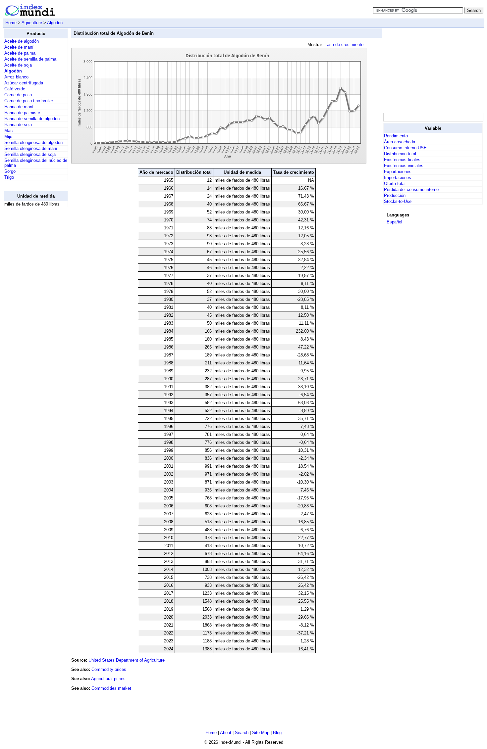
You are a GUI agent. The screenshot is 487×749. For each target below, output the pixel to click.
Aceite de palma (19, 53)
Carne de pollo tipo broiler (28, 100)
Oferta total (395, 183)
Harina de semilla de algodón (32, 118)
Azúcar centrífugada (23, 82)
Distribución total (400, 153)
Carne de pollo (18, 94)
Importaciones (397, 177)
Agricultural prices (108, 678)
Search (241, 732)
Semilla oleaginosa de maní (30, 148)
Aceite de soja (18, 65)
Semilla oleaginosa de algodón (33, 142)
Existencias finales (402, 159)
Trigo (9, 177)
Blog (277, 732)
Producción (395, 195)
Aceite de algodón (21, 41)
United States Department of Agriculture (126, 660)
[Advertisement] (30, 311)
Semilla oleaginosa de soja (30, 154)
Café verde (14, 88)
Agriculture (32, 22)
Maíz (9, 130)
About (225, 732)
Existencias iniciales (403, 165)
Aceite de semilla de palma (30, 59)
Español (394, 221)
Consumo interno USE (405, 147)
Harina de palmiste (22, 112)
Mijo (8, 136)
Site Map (260, 732)
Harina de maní (18, 106)
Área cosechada (399, 141)
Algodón (55, 22)
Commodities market (111, 688)
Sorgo (10, 171)
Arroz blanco (16, 76)
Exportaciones (397, 171)
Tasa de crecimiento (344, 44)
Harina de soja (18, 124)
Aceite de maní (18, 47)
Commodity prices (108, 669)
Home (11, 22)
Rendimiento (396, 135)
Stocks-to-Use (397, 201)
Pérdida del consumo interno (411, 189)
